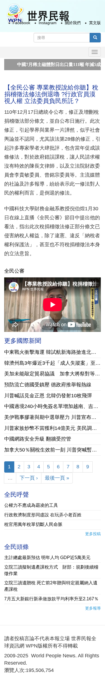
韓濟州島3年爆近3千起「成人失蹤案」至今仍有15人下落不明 (52, 363)
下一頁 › (29, 478)
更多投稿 (93, 534)
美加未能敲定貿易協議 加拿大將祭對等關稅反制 (52, 374)
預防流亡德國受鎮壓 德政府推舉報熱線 (47, 384)
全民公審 (14, 271)
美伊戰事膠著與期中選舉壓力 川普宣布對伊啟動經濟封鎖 (52, 417)
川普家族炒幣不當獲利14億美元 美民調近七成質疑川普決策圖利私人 (52, 428)
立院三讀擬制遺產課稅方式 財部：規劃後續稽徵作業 (51, 570)
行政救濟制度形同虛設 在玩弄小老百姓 (42, 514)
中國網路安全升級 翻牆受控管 (37, 439)
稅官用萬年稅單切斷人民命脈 (33, 524)
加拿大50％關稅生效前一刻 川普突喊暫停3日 (52, 450)
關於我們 (73, 22)
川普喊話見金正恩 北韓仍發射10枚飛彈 (48, 395)
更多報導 (93, 608)
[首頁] (37, 13)
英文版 (95, 22)
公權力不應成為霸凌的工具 (31, 505)
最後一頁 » (57, 478)
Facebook (21, 22)
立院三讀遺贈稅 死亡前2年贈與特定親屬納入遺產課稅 (50, 586)
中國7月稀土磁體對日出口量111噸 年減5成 (53, 64)
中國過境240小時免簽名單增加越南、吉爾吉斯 (52, 406)
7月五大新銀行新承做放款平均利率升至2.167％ (51, 598)
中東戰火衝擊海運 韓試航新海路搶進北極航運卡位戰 (52, 352)
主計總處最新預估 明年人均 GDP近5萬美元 (47, 557)
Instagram (48, 22)
